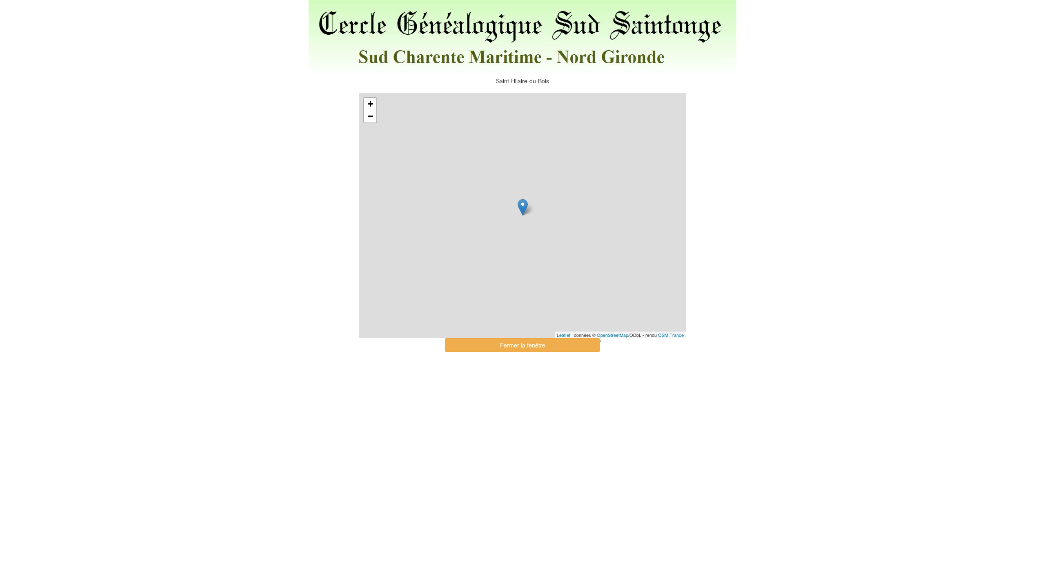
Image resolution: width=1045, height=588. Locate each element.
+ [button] (370, 104)
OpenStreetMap (612, 335)
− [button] (370, 116)
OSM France (671, 335)
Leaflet (563, 335)
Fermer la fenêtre (522, 345)
